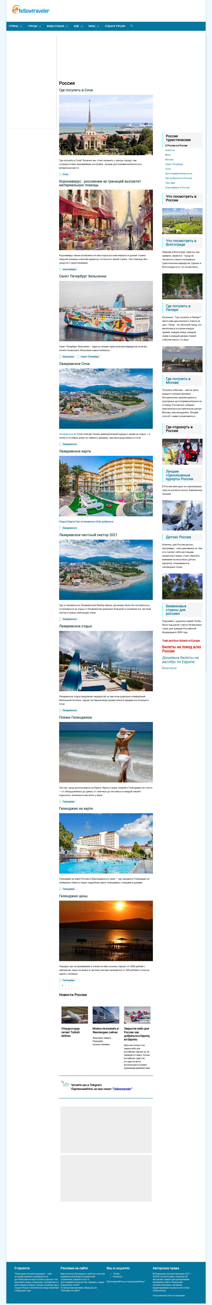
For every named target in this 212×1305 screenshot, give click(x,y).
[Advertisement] (32, 82)
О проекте (22, 1268)
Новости (169, 150)
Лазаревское (66, 434)
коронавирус (69, 269)
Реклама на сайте (70, 1290)
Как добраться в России (178, 178)
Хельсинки (68, 356)
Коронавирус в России (177, 187)
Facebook (117, 1276)
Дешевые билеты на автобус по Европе (180, 659)
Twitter (116, 1274)
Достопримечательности (178, 173)
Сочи (65, 174)
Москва (169, 159)
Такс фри (170, 182)
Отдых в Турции (115, 26)
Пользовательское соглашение (169, 1295)
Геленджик (68, 801)
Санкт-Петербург (90, 356)
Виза (167, 154)
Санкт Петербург (174, 164)
